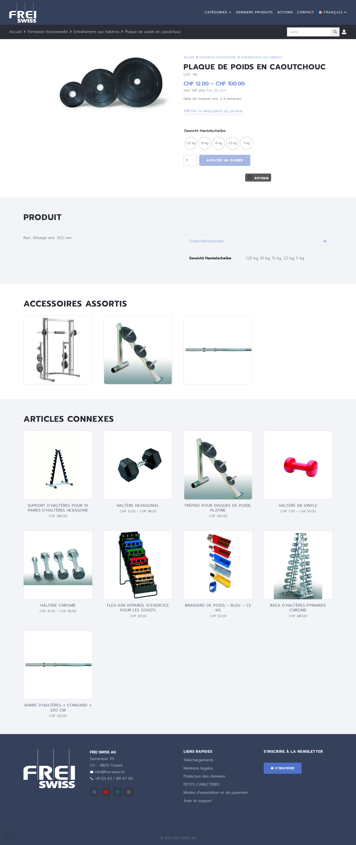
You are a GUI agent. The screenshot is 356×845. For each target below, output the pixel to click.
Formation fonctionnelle (48, 32)
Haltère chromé (58, 605)
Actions (285, 12)
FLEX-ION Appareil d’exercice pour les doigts (138, 608)
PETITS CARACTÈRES (202, 784)
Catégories (216, 12)
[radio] (190, 143)
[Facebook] (94, 792)
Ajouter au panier (224, 160)
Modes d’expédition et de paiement (216, 793)
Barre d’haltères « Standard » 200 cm (58, 707)
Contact (305, 12)
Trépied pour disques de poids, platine (218, 508)
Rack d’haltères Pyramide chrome (298, 608)
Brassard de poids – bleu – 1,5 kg (218, 608)
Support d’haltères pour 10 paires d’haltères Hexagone (58, 508)
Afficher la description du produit (213, 111)
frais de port (216, 90)
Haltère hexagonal (138, 505)
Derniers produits (254, 12)
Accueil (15, 32)
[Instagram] (129, 792)
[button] (332, 12)
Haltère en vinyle (298, 505)
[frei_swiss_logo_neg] (22, 12)
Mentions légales (198, 768)
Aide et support (198, 801)
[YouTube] (106, 792)
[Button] (344, 32)
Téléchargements (198, 760)
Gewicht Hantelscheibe (205, 131)
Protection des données (204, 776)
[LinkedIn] (117, 792)
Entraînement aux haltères (96, 32)
